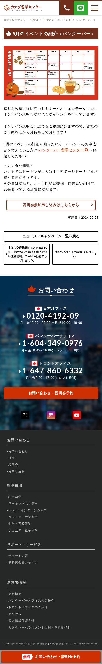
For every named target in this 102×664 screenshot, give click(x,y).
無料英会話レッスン (23, 562)
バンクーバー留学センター (61, 150)
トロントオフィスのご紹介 (28, 607)
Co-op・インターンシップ (27, 510)
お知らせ (38, 19)
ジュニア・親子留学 (23, 530)
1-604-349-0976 (52, 343)
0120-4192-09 (52, 315)
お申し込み (16, 471)
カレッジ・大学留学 (23, 517)
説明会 (13, 464)
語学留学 (15, 497)
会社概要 (15, 594)
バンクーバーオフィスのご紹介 (31, 600)
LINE (12, 458)
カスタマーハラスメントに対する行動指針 (39, 627)
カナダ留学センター (16, 19)
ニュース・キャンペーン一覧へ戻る (51, 236)
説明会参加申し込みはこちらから (51, 205)
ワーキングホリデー (23, 503)
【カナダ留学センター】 (60, 644)
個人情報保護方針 (21, 621)
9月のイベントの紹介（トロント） (74, 254)
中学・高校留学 (19, 524)
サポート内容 (18, 556)
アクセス (15, 614)
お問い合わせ (18, 451)
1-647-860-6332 (52, 370)
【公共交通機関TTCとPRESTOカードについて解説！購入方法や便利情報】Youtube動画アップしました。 (27, 254)
